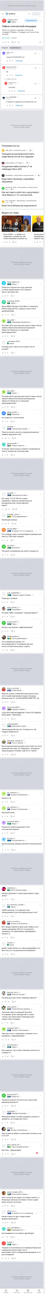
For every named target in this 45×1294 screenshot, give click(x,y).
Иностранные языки (19, 890)
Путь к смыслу (17, 743)
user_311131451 (10, 200)
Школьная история (19, 495)
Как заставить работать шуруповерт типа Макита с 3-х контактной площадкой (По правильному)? (20, 195)
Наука (13, 22)
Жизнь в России (18, 994)
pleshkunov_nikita (10, 187)
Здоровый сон (17, 1230)
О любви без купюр (19, 150)
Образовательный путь (21, 322)
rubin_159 (8, 150)
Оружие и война (18, 709)
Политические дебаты (21, 1009)
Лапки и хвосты (18, 446)
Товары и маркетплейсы (21, 595)
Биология (15, 414)
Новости (15, 1097)
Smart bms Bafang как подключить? (19, 206)
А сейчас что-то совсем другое (23, 531)
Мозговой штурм (19, 726)
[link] (16, 230)
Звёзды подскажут (19, 1113)
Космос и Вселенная (19, 795)
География (16, 610)
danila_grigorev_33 (11, 163)
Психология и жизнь (20, 429)
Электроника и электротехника (24, 175)
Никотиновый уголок (20, 1147)
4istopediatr (8, 175)
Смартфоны (16, 690)
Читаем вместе (18, 840)
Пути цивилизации (19, 516)
